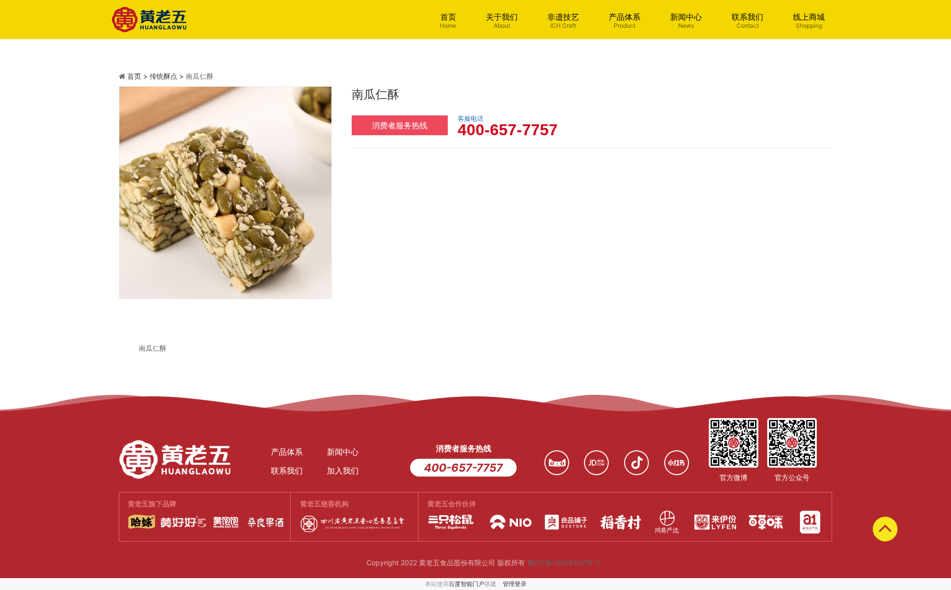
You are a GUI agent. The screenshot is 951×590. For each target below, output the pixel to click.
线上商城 (809, 20)
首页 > (138, 76)
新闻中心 (686, 20)
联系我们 (747, 20)
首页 (448, 20)
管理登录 (515, 584)
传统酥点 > (168, 76)
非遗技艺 (563, 20)
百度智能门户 (466, 584)
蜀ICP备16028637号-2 (563, 562)
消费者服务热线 (399, 125)
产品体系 (624, 20)
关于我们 (502, 20)
